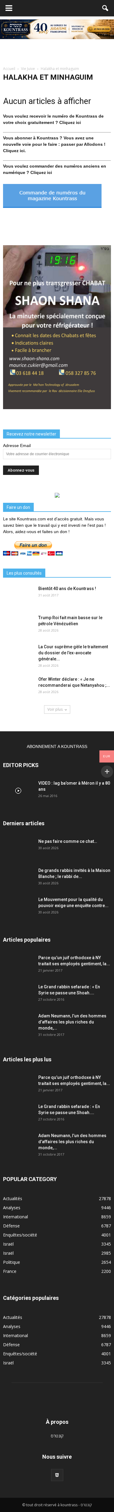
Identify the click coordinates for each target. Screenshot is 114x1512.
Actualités (12, 1198)
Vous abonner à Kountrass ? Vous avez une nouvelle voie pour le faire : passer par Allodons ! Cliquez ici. (54, 144)
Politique (11, 1262)
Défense (11, 1226)
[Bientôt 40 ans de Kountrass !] (18, 596)
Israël (8, 1244)
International (15, 1217)
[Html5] (57, 1475)
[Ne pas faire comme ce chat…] (18, 848)
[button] (105, 8)
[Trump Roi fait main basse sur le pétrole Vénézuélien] (18, 625)
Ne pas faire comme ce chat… (67, 841)
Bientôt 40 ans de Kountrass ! (67, 588)
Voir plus (55, 709)
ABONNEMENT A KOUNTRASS (57, 746)
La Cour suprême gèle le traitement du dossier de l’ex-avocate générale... (73, 652)
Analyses (11, 1207)
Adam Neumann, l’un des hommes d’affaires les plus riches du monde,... (72, 1021)
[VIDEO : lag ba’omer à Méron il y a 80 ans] (18, 790)
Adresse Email (17, 445)
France (9, 1271)
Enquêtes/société (20, 1235)
